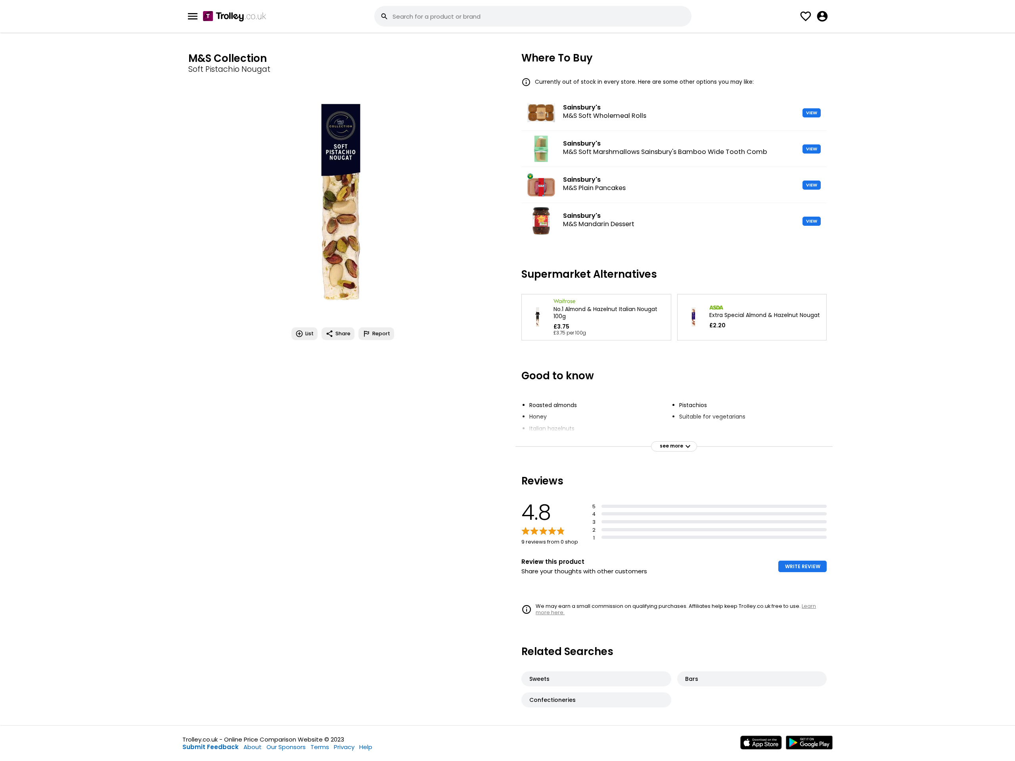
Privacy (344, 747)
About (252, 747)
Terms (319, 747)
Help (365, 747)
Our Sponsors (286, 747)
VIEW (811, 113)
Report (381, 333)
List (309, 333)
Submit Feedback (210, 747)
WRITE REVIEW (802, 566)
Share (342, 333)
